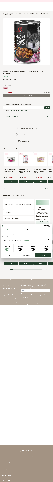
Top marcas (28, 13)
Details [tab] (26, 229)
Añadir (11, 181)
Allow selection (26, 255)
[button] (26, 456)
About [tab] (43, 229)
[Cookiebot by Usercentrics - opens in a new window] (45, 226)
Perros (16, 13)
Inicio (3, 13)
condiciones (12, 110)
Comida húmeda (21, 13)
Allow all (43, 255)
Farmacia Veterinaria (9, 13)
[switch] (20, 249)
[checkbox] (3, 110)
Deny (9, 255)
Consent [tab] (9, 229)
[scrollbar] (26, 187)
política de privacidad (22, 110)
